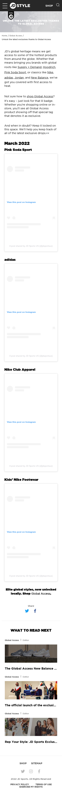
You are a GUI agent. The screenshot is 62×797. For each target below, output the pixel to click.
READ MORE (31, 653)
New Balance (39, 77)
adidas (8, 77)
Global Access (15, 36)
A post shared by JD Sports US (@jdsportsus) (31, 246)
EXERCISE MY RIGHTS (31, 787)
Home (4, 36)
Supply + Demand (30, 67)
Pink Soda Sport (15, 72)
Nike (50, 72)
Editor (26, 640)
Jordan (19, 77)
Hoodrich (49, 67)
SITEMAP (36, 763)
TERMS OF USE (44, 784)
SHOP (49, 5)
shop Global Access (40, 96)
